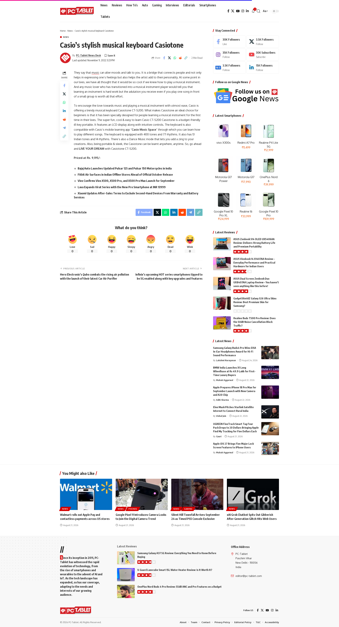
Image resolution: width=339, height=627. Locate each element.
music (95, 72)
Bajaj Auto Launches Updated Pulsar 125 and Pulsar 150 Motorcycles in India (125, 168)
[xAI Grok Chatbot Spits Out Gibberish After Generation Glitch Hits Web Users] (253, 494)
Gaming (188, 509)
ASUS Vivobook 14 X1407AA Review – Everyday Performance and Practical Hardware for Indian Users (254, 262)
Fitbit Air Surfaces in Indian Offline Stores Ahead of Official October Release (125, 174)
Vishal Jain (221, 415)
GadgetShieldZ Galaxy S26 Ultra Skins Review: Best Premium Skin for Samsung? (254, 302)
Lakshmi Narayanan (226, 360)
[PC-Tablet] (77, 11)
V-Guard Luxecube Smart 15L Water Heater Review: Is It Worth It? (174, 569)
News (70, 30)
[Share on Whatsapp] (175, 58)
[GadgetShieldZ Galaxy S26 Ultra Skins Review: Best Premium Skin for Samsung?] (222, 303)
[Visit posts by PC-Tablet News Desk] (65, 58)
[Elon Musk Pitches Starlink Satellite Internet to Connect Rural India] (270, 412)
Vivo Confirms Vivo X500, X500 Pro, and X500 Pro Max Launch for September (126, 181)
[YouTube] (237, 11)
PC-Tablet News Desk (88, 55)
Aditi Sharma (222, 399)
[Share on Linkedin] (64, 111)
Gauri (218, 436)
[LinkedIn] (247, 11)
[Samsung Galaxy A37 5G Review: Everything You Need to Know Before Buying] (126, 558)
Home (63, 30)
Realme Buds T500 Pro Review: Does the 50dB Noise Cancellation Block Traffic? (254, 322)
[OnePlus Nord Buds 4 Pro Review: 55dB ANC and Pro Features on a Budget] (126, 591)
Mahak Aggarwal (224, 380)
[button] (258, 11)
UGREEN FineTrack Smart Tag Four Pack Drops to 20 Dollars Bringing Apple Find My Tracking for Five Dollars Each (236, 427)
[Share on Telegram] (64, 128)
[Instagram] (242, 11)
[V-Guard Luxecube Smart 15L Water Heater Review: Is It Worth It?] (126, 574)
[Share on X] (169, 58)
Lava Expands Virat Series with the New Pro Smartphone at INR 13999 (122, 187)
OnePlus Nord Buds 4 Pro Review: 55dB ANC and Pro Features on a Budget (179, 586)
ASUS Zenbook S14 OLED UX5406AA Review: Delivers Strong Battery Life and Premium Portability (254, 243)
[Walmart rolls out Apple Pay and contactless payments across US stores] (86, 494)
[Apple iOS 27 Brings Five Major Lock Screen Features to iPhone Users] (270, 448)
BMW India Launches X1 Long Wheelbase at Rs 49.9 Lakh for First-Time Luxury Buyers (234, 371)
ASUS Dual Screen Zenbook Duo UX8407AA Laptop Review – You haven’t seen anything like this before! (256, 282)
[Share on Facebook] (164, 58)
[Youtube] (262, 55)
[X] (232, 11)
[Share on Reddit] (180, 58)
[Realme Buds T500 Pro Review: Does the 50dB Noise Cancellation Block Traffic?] (222, 323)
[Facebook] (228, 11)
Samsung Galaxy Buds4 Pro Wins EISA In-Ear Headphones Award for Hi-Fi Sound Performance (234, 351)
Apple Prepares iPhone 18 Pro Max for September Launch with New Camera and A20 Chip (234, 391)
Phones (133, 509)
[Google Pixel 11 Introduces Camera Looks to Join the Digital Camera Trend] (142, 494)
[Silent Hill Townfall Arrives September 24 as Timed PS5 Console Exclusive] (197, 494)
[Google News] (229, 67)
